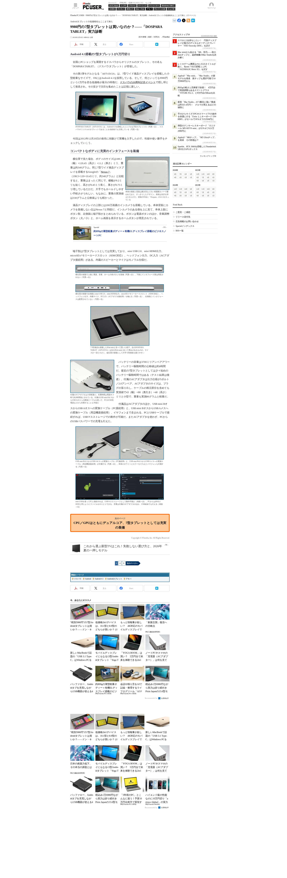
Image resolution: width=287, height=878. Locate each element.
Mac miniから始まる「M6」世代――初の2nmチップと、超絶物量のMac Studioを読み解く (197, 55)
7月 (180, 174)
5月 (191, 174)
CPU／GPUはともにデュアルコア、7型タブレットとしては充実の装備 (120, 525)
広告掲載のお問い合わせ (187, 221)
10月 (208, 174)
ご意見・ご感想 (183, 212)
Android (88, 579)
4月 (175, 177)
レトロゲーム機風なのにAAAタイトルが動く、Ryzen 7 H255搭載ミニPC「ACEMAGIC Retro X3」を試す (197, 66)
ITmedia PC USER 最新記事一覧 (188, 20)
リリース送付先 (183, 217)
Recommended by (151, 698)
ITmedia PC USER (77, 15)
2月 (186, 177)
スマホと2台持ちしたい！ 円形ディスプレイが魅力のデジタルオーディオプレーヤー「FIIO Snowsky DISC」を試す (197, 43)
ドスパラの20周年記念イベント (138, 82)
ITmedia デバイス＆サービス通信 (174, 20)
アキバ (128, 579)
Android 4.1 (99, 579)
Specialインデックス (185, 226)
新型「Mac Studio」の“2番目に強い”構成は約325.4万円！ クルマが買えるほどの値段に (197, 105)
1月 (191, 177)
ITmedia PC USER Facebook (179, 20)
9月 (213, 174)
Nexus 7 (105, 171)
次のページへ (132, 563)
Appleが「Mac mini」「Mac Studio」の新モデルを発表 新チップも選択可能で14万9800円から (196, 78)
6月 (186, 174)
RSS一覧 (180, 231)
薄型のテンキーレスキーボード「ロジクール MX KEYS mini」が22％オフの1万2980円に (196, 128)
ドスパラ (77, 579)
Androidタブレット (114, 579)
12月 (197, 174)
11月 (202, 174)
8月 (175, 174)
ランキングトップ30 (208, 156)
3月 (180, 177)
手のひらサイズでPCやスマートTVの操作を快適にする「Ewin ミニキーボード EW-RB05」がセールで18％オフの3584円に (197, 116)
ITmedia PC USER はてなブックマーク (193, 20)
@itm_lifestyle (184, 20)
